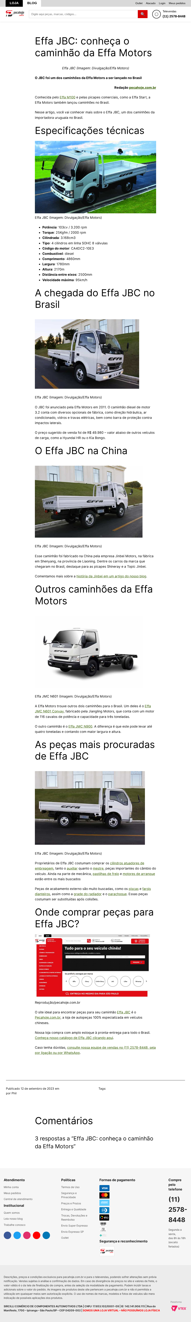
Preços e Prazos (71, 1203)
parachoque (117, 894)
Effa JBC (123, 1012)
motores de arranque (139, 874)
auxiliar (72, 868)
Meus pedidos (177, 3)
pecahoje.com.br (142, 87)
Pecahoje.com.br (47, 1017)
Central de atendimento (18, 1199)
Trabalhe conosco (14, 1224)
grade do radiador (88, 894)
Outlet (139, 3)
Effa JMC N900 (80, 726)
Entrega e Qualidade (73, 1209)
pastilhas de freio (106, 874)
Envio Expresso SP (72, 1231)
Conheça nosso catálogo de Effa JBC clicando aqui (74, 1038)
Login (162, 3)
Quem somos (12, 1212)
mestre (98, 868)
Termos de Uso (70, 1187)
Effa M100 (67, 97)
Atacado (151, 3)
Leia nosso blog (13, 1218)
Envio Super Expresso (74, 1225)
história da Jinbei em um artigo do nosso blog (111, 576)
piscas (134, 889)
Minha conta (11, 1187)
